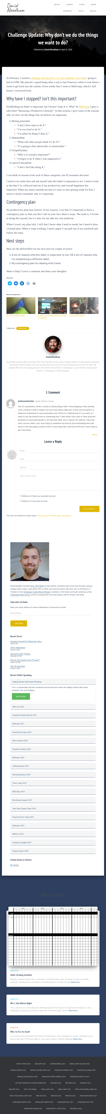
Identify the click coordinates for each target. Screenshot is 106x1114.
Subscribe (18, 623)
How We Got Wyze (17, 666)
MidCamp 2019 (18, 825)
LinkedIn (69, 4)
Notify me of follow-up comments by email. (39, 496)
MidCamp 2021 (18, 723)
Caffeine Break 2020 (20, 766)
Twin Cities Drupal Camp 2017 (86, 1089)
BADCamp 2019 (18, 791)
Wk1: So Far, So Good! (20, 1031)
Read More (21, 696)
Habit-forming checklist (21, 974)
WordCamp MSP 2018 (85, 1102)
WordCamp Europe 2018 (22, 1102)
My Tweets (14, 865)
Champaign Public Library (20, 595)
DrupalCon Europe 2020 (21, 732)
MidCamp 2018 (56, 1083)
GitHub (81, 4)
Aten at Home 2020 (20, 740)
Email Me (93, 11)
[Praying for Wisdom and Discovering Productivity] (52, 305)
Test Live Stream (30, 1089)
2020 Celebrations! (77, 315)
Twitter (57, 4)
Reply (96, 435)
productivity (22, 328)
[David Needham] (53, 344)
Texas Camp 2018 (47, 1089)
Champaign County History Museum (36, 592)
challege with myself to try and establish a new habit (58, 78)
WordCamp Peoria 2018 (33, 1108)
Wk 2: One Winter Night (15, 315)
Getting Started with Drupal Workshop (27, 682)
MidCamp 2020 (18, 757)
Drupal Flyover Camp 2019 (23, 817)
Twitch (81, 11)
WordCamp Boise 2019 (21, 774)
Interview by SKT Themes (20, 654)
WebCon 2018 (56, 1096)
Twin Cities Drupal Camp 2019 (24, 808)
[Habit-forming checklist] (53, 936)
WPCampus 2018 (76, 1108)
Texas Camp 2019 (19, 783)
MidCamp (84, 106)
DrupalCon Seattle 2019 (21, 842)
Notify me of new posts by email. (35, 501)
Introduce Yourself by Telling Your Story (25, 641)
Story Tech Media (37, 586)
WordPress (67, 11)
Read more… (76, 982)
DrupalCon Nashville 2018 (27, 1077)
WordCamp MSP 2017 (65, 1102)
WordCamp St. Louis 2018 (55, 1108)
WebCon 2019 (18, 834)
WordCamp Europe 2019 (22, 800)
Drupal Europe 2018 (20, 851)
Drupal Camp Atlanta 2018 (80, 1064)
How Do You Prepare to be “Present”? (25, 660)
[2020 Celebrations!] (84, 305)
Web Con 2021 (18, 707)
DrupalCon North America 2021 (24, 715)
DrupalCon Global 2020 (21, 749)
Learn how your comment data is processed (54, 515)
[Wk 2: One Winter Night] (20, 305)
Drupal (93, 4)
